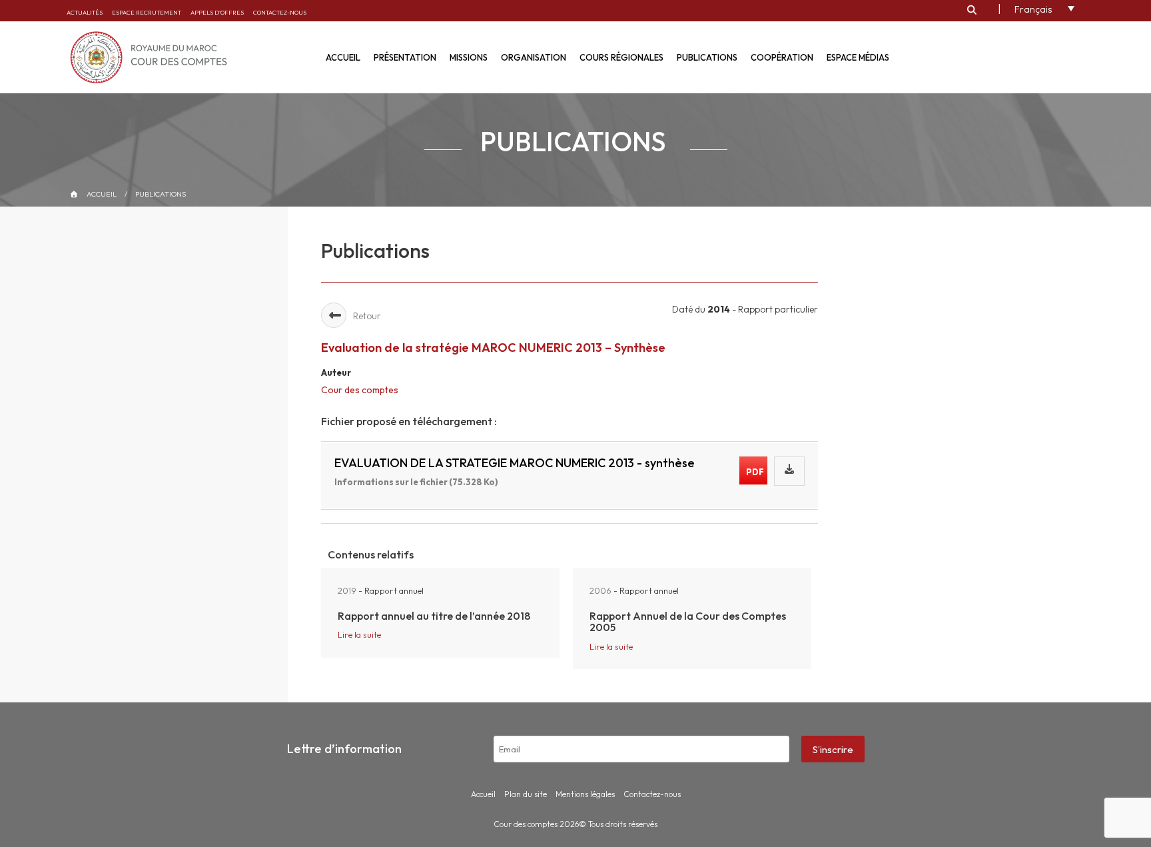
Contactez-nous (279, 12)
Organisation (533, 57)
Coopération (782, 57)
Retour (367, 316)
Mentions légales (585, 794)
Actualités (85, 12)
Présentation (405, 57)
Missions (469, 57)
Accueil (343, 57)
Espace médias (858, 57)
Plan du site (525, 794)
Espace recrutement (146, 12)
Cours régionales (621, 57)
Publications (707, 57)
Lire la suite (359, 634)
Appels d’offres (217, 12)
